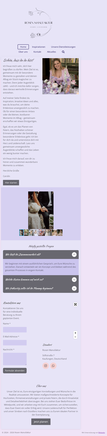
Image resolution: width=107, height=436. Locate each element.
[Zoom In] (75, 333)
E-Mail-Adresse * (11, 336)
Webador (101, 433)
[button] (76, 194)
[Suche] (63, 51)
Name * (7, 323)
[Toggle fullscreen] (75, 304)
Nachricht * (8, 349)
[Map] (60, 320)
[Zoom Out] (75, 337)
